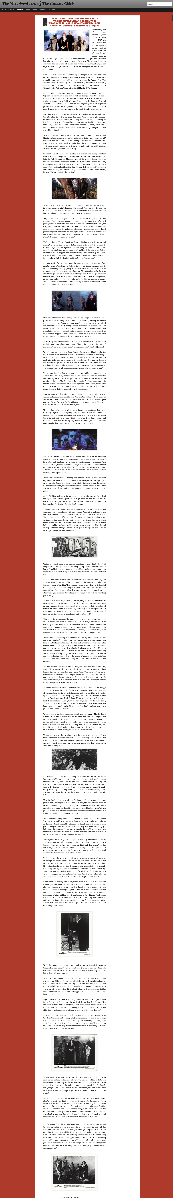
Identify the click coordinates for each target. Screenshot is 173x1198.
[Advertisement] (118, 55)
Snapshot (42, 9)
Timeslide (51, 9)
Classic (3, 9)
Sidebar (34, 9)
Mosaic (27, 9)
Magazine (19, 9)
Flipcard (11, 9)
